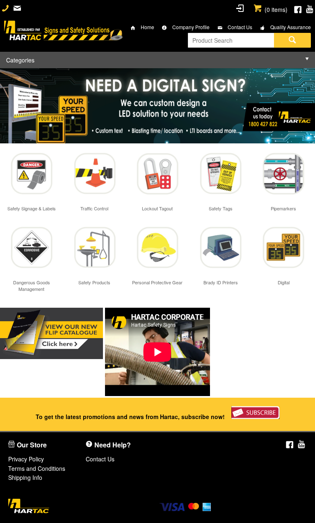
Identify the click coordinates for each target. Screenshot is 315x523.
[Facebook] (298, 8)
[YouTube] (309, 8)
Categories (20, 60)
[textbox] (231, 40)
